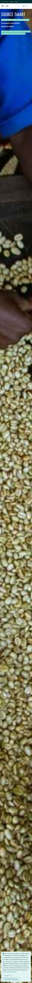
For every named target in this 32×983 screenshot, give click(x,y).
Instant (16, 1)
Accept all (8, 975)
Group (11, 1)
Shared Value (7, 26)
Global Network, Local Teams (15, 20)
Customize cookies (11, 979)
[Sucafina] (7, 6)
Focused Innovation (10, 23)
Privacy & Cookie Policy (10, 972)
